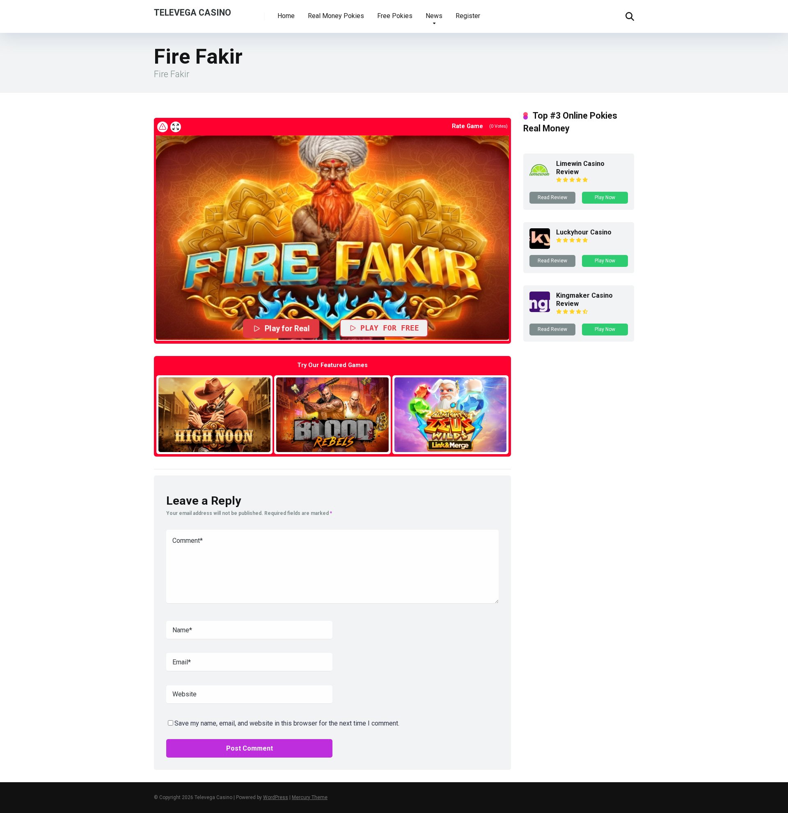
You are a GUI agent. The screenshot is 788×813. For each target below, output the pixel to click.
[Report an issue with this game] (162, 127)
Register (468, 16)
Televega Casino (192, 12)
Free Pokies (394, 16)
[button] (332, 237)
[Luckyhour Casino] (539, 246)
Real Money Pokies (336, 16)
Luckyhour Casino (584, 232)
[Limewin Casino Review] (539, 178)
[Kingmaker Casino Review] (539, 310)
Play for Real (287, 328)
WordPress (275, 797)
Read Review (552, 197)
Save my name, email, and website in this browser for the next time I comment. (286, 723)
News (434, 16)
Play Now (605, 197)
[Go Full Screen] (175, 127)
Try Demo (214, 414)
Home (286, 16)
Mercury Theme (310, 797)
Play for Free (389, 328)
